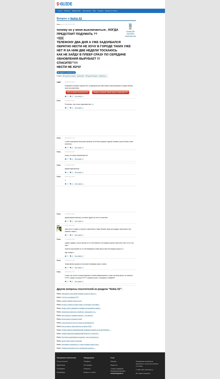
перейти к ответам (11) (67, 72)
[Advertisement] (105, 4)
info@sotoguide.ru (117, 373)
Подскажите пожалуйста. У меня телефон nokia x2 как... (80, 344)
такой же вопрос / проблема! (74, 76)
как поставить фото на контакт (72, 341)
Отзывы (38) (130, 31)
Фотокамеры (88, 365)
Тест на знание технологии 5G (77, 92)
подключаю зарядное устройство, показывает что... (79, 312)
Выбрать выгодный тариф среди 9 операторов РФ (110, 92)
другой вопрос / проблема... (97, 76)
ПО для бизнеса (62, 361)
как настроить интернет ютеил (72, 319)
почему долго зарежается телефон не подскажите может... (81, 308)
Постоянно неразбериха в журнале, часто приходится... (80, 337)
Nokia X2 (76, 18)
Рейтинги (67, 11)
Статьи (60, 11)
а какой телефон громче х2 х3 (72, 301)
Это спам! (79, 96)
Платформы (61, 369)
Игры (94, 11)
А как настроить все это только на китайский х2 (78, 323)
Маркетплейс (76, 11)
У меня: (59, 76)
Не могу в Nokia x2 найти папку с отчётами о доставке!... (81, 304)
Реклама (113, 361)
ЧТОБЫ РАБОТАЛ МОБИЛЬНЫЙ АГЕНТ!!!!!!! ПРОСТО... (80, 333)
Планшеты (87, 369)
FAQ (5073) (130, 34)
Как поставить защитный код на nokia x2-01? (77, 326)
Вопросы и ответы (111, 11)
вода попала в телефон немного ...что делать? (77, 315)
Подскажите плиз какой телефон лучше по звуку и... (79, 294)
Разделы (100, 11)
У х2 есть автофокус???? (70, 297)
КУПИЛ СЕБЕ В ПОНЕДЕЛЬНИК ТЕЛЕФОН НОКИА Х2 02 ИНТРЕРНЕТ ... (86, 330)
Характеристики (130, 36)
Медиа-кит (114, 365)
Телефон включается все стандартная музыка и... (78, 348)
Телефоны (87, 361)
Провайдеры (61, 372)
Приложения (86, 11)
